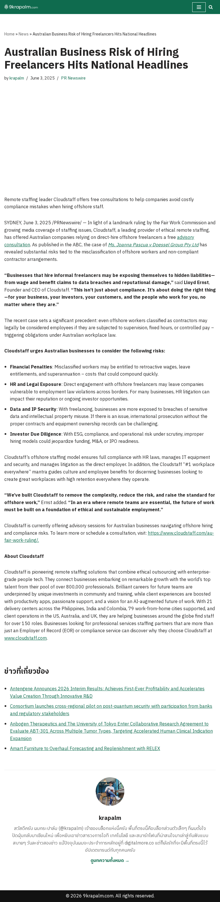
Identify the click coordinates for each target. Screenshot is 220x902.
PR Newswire (73, 78)
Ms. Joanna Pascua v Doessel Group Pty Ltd (153, 245)
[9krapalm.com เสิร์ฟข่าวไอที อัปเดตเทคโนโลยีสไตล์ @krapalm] (21, 7)
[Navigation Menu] (199, 7)
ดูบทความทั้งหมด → (110, 861)
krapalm (16, 78)
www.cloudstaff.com (25, 638)
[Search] (211, 7)
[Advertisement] (110, 139)
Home (9, 34)
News (24, 34)
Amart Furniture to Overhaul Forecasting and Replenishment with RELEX (85, 749)
